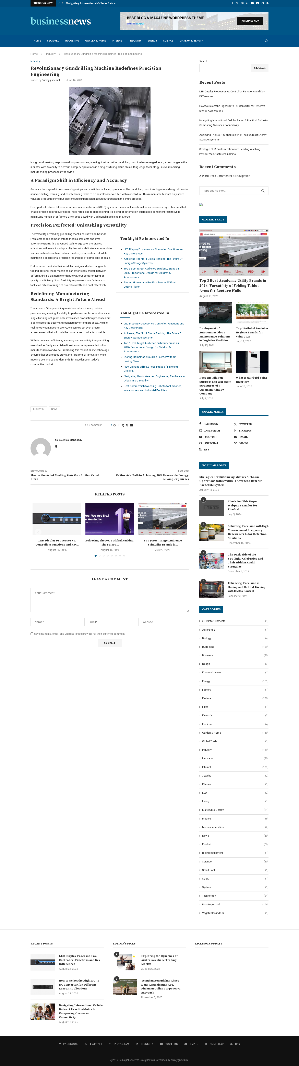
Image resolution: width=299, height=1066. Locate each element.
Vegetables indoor (235, 913)
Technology (235, 895)
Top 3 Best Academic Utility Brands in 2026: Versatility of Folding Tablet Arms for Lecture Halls (232, 285)
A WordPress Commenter (215, 175)
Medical (235, 818)
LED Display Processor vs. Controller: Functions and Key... (57, 543)
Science (168, 40)
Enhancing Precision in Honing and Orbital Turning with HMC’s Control (246, 587)
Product (235, 844)
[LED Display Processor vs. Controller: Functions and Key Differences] (57, 519)
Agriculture (235, 629)
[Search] (266, 41)
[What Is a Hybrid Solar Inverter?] (252, 362)
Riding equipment (235, 852)
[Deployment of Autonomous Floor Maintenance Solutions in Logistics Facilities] (215, 313)
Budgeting (72, 40)
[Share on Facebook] (119, 425)
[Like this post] (114, 425)
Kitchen (235, 784)
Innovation (235, 758)
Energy (152, 40)
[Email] (257, 3)
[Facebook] (232, 3)
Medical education (235, 827)
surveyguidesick (51, 80)
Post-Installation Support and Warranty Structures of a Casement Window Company (215, 386)
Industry (135, 40)
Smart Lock (235, 870)
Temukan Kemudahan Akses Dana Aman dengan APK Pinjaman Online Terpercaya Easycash (160, 987)
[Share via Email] (131, 425)
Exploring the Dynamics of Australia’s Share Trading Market (159, 960)
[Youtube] (252, 3)
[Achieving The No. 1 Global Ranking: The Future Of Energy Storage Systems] (109, 519)
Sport (235, 878)
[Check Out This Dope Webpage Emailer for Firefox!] (211, 508)
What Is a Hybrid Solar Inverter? (251, 380)
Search (203, 61)
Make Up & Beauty (191, 40)
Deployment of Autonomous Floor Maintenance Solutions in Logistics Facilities (214, 334)
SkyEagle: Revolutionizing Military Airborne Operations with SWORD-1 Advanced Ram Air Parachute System (230, 481)
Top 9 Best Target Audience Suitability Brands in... (163, 543)
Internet (117, 40)
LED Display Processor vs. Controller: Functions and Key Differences (79, 960)
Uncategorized (235, 904)
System (235, 887)
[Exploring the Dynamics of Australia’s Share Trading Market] (125, 962)
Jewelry (235, 775)
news (54, 409)
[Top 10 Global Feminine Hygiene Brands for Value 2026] (252, 313)
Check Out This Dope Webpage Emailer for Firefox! (243, 505)
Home (37, 40)
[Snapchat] (263, 3)
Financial (235, 715)
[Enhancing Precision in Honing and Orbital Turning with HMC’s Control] (211, 589)
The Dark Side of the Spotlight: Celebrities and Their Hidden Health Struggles (245, 561)
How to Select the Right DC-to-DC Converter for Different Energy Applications (79, 984)
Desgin (235, 663)
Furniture (235, 724)
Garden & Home (95, 40)
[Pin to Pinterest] (127, 425)
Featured (53, 40)
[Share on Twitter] (122, 425)
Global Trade (235, 741)
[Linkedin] (247, 3)
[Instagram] (242, 3)
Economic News (235, 672)
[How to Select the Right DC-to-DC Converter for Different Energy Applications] (43, 987)
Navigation (243, 175)
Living (235, 801)
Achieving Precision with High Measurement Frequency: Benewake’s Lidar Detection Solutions (248, 532)
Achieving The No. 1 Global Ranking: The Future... (97, 3)
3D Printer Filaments (235, 620)
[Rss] (267, 3)
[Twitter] (237, 3)
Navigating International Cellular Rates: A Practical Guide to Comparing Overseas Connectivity (81, 1011)
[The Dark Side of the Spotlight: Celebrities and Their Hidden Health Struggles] (211, 561)
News (235, 835)
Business (235, 655)
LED (235, 792)
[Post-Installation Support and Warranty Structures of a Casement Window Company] (215, 362)
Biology (235, 638)
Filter (235, 706)
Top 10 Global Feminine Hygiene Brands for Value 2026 (252, 332)
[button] (59, 3)
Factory (235, 689)
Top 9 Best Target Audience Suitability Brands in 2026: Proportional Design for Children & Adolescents (152, 273)
